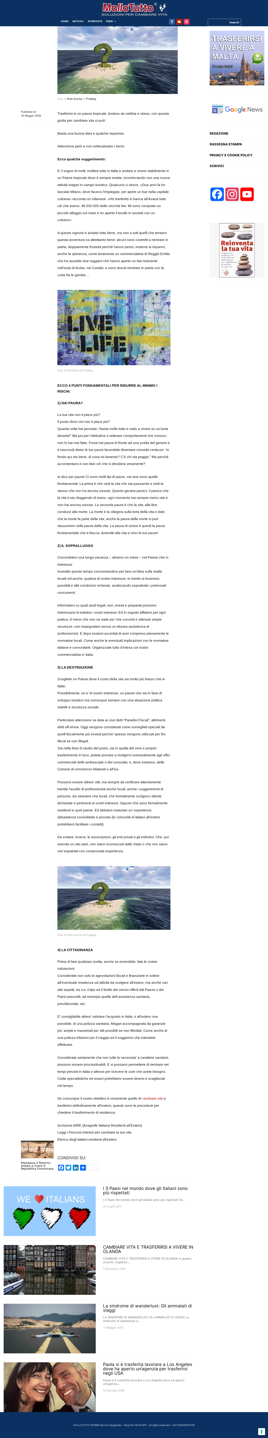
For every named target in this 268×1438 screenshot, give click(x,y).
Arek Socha (74, 99)
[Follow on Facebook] (172, 22)
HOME (64, 21)
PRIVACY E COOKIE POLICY (231, 155)
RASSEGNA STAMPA (226, 144)
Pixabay (91, 99)
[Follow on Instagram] (186, 22)
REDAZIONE (219, 133)
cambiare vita (152, 1098)
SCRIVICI (217, 166)
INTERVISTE (95, 21)
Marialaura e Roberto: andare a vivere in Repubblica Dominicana (37, 1165)
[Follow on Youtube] (179, 22)
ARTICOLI (78, 21)
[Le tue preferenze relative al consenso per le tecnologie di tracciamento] (261, 1431)
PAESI (109, 21)
